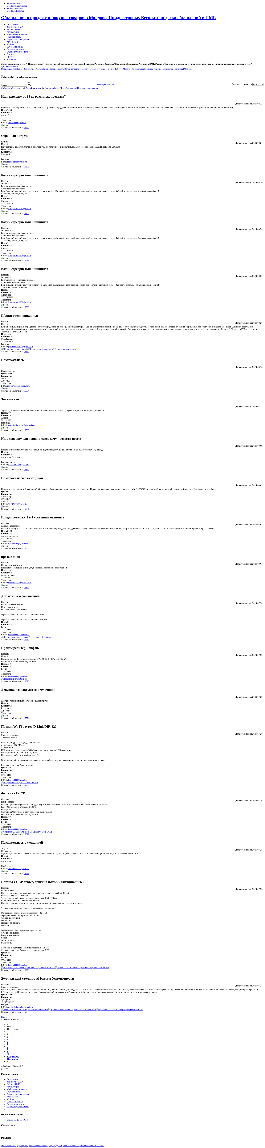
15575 (26, 681)
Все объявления (33, 88)
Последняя (12, 1059)
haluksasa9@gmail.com (18, 543)
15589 (26, 351)
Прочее (110, 69)
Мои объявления (68, 88)
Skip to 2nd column (15, 11)
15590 (26, 307)
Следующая (13, 1056)
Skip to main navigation (17, 6)
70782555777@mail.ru (18, 504)
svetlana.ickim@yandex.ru (19, 582)
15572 (26, 834)
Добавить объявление (11, 88)
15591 (26, 260)
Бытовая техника (153, 69)
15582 (26, 469)
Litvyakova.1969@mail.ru (19, 208)
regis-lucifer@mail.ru (17, 162)
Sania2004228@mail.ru (18, 464)
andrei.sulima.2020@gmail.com (22, 425)
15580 (26, 548)
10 (8, 1054)
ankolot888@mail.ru (17, 122)
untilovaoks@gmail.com (19, 386)
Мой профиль (51, 88)
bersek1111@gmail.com (18, 634)
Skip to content (13, 3)
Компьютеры (138, 69)
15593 (26, 167)
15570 (26, 970)
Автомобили (42, 69)
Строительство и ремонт (76, 69)
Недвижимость (56, 69)
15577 (26, 639)
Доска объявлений (9, 66)
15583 (26, 430)
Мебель (126, 69)
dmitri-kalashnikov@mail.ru (20, 1007)
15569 (26, 1012)
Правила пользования (87, 88)
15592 (26, 213)
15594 (26, 127)
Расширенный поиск (107, 84)
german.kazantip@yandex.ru (20, 346)
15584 (26, 391)
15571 (26, 873)
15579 (26, 587)
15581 (26, 509)
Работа (118, 69)
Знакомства (29, 69)
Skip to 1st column (15, 8)
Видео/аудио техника (173, 69)
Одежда (188, 69)
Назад (4, 1017)
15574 (26, 718)
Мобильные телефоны (11, 69)
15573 (26, 785)
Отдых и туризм (97, 69)
